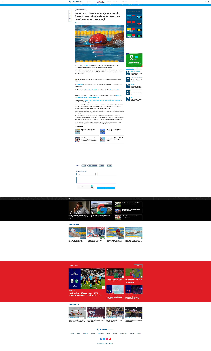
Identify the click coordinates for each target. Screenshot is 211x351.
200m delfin (109, 165)
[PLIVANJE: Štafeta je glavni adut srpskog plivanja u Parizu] (96, 233)
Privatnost (115, 333)
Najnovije (88, 1)
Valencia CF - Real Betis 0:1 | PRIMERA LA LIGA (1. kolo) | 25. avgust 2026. (114, 280)
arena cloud (85, 333)
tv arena (100, 343)
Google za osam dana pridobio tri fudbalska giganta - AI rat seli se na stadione (100, 216)
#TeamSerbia (79, 84)
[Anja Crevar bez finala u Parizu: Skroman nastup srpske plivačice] (77, 233)
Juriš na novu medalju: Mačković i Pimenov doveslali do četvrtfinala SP (77, 321)
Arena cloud (131, 1)
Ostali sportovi (74, 304)
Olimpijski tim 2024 (91, 237)
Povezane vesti (79, 126)
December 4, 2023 (114, 90)
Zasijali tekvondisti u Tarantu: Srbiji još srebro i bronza (95, 321)
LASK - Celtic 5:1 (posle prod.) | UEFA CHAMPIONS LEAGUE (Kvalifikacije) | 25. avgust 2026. (85, 294)
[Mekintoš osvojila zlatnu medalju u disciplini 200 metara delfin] (102, 131)
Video (126, 1)
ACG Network (101, 333)
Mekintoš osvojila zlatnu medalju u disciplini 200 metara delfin (113, 130)
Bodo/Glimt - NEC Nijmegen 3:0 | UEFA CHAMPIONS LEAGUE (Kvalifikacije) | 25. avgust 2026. (114, 297)
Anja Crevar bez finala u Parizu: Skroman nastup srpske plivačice (76, 241)
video (78, 333)
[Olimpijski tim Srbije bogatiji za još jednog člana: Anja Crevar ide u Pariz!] (115, 233)
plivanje (84, 165)
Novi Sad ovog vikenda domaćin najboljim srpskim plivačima (88, 130)
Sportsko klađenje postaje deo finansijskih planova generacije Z (131, 210)
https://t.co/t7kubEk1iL (91, 90)
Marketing (132, 333)
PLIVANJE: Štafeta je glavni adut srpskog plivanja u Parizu (94, 241)
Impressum (93, 333)
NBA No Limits (116, 1)
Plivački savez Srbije (93, 165)
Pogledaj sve (138, 198)
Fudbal (93, 1)
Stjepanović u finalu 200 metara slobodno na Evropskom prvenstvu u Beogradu (133, 242)
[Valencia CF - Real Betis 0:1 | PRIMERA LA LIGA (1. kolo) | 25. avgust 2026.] (115, 273)
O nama (108, 333)
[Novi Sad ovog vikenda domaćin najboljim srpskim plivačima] (77, 131)
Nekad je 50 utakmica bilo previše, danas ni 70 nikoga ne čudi (131, 216)
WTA (132, 90)
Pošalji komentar (106, 188)
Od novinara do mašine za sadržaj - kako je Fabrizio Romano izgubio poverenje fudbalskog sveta (79, 217)
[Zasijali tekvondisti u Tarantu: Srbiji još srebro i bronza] (96, 313)
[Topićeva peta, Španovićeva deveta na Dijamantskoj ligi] (133, 313)
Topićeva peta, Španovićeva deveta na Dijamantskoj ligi (133, 321)
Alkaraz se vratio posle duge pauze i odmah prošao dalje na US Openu (136, 93)
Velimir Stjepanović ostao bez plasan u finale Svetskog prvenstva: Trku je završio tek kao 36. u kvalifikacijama (89, 139)
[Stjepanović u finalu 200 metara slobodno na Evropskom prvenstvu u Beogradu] (133, 233)
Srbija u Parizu (72, 237)
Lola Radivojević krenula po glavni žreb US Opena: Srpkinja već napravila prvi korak (136, 100)
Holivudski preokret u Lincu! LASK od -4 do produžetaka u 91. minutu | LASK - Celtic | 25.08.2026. (133, 281)
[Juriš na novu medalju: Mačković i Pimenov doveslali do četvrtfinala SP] (77, 313)
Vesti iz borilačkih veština (137, 77)
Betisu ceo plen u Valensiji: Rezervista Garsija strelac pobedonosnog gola (136, 87)
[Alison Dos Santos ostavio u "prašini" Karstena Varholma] (115, 313)
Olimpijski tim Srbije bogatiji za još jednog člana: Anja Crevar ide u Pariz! (114, 241)
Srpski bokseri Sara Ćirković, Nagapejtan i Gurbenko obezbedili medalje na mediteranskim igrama (114, 4)
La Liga (132, 84)
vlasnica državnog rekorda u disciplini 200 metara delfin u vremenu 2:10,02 (102, 100)
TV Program (108, 1)
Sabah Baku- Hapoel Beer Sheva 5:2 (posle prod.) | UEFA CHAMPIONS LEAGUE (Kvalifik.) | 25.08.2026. (133, 297)
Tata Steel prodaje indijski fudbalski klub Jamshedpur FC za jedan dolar (131, 203)
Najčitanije (138, 68)
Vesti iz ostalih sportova (80, 9)
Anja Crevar (85, 65)
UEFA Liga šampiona (135, 71)
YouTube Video (74, 266)
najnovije (72, 333)
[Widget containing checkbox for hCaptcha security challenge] (85, 187)
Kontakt (139, 333)
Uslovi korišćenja (123, 333)
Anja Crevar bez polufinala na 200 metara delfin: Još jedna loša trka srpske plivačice (115, 139)
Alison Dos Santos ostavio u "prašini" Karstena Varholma (114, 321)
